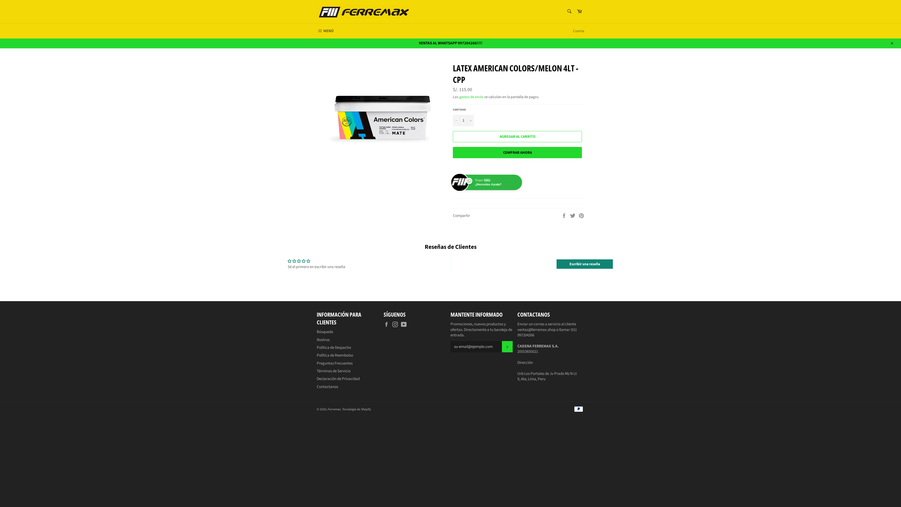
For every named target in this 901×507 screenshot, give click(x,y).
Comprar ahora (517, 152)
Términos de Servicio (334, 371)
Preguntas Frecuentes (335, 363)
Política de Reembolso (335, 355)
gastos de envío (471, 97)
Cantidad (459, 110)
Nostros (323, 340)
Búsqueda (325, 332)
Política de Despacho (334, 347)
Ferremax (334, 409)
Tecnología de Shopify (356, 409)
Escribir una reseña (584, 264)
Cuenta (578, 31)
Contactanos (327, 387)
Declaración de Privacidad (338, 379)
